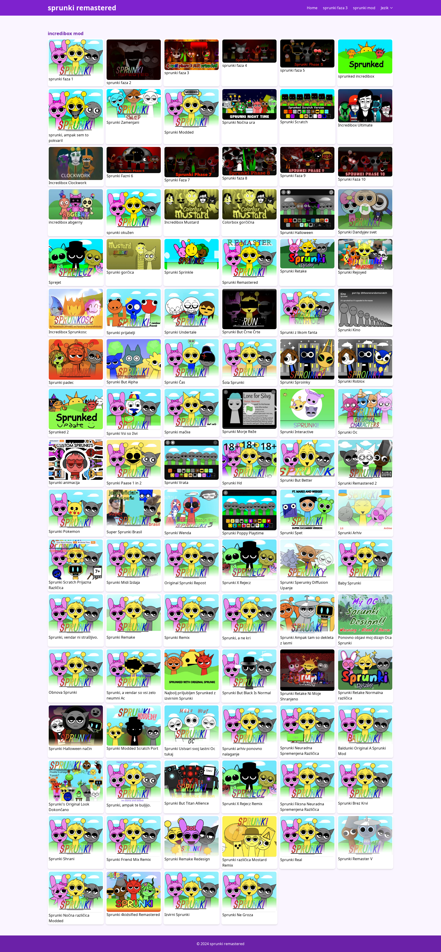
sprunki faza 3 (335, 7)
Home (312, 7)
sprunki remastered (82, 8)
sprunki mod (364, 7)
